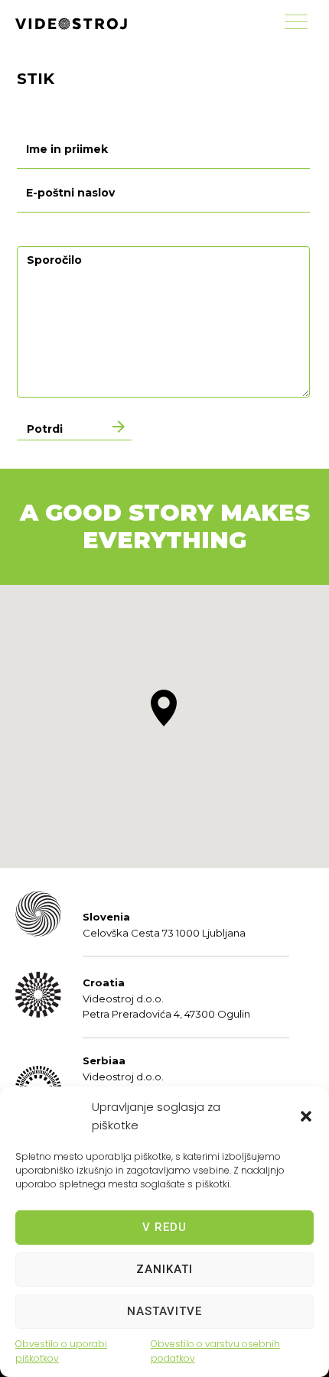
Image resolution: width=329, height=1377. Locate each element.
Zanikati (164, 1269)
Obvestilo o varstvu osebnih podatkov (215, 1351)
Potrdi (45, 429)
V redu (164, 1227)
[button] (306, 1116)
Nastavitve (164, 1311)
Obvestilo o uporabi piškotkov (61, 1351)
